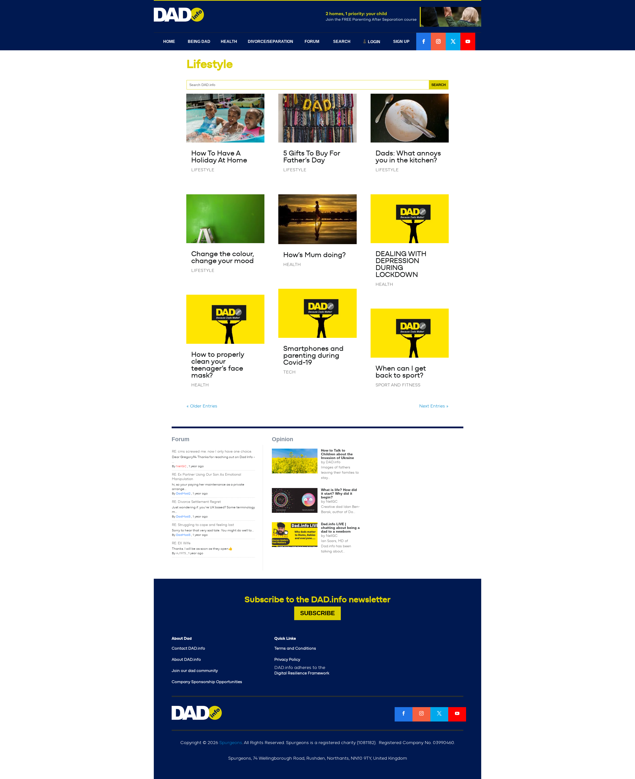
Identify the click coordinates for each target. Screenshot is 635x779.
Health (200, 385)
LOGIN (374, 42)
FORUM (312, 41)
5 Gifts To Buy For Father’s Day (311, 157)
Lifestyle (202, 170)
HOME (169, 41)
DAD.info (333, 462)
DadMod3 (183, 516)
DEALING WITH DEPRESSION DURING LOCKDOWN (401, 264)
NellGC (181, 466)
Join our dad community (195, 671)
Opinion (282, 439)
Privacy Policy (287, 660)
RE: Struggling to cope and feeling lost (203, 525)
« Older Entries (202, 406)
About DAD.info (186, 660)
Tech (289, 372)
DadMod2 (183, 493)
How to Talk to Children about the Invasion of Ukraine (337, 454)
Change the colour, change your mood (222, 257)
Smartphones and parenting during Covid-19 (313, 355)
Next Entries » (433, 406)
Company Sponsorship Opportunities (207, 682)
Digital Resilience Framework (301, 673)
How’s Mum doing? (314, 255)
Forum (180, 439)
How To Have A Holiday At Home (219, 157)
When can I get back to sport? (401, 372)
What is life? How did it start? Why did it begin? (339, 493)
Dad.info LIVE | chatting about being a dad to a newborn (340, 527)
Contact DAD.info (188, 648)
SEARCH (341, 41)
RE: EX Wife (181, 543)
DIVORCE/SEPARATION (270, 41)
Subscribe (317, 613)
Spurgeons (230, 743)
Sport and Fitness (398, 385)
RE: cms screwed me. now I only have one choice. (212, 451)
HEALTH (229, 41)
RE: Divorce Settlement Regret (196, 502)
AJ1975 (181, 553)
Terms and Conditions (295, 648)
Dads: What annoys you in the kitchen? (408, 157)
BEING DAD (199, 41)
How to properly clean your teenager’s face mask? (217, 365)
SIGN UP (401, 41)
